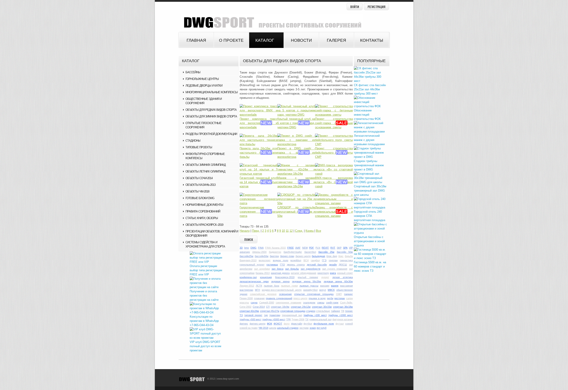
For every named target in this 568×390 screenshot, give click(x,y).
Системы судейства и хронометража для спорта (205, 244)
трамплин (274, 315)
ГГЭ (324, 260)
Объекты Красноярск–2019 (204, 224)
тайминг (335, 311)
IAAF (298, 247)
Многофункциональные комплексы (211, 92)
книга (333, 273)
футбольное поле (324, 323)
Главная (196, 40)
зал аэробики (262, 268)
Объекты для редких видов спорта (211, 109)
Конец (310, 230)
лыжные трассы (309, 285)
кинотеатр (323, 273)
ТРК (288, 319)
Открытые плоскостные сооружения (203, 125)
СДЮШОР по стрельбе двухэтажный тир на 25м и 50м (296, 212)
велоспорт (264, 260)
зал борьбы (292, 268)
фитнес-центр (257, 323)
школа (272, 328)
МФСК (331, 290)
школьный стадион (287, 328)
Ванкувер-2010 (248, 260)
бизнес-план (287, 256)
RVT (332, 247)
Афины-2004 (259, 252)
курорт (325, 277)
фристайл (296, 323)
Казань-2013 (263, 273)
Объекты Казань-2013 (200, 184)
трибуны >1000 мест (340, 315)
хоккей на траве (249, 328)
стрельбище (323, 311)
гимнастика (346, 260)
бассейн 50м (345, 252)
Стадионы (192, 140)
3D (241, 247)
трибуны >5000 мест (273, 319)
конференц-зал (248, 277)
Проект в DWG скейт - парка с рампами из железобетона (296, 152)
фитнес (244, 323)
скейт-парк (332, 302)
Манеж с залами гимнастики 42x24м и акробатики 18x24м (296, 182)
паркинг (348, 294)
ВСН (306, 260)
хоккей (349, 323)
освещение (285, 294)
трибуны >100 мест (315, 315)
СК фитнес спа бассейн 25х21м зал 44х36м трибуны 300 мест (370, 89)
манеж (334, 285)
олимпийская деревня (263, 294)
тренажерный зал (292, 315)
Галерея (336, 40)
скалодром (309, 302)
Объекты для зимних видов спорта (211, 116)
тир (266, 315)
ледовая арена (280, 281)
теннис (349, 311)
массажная (346, 285)
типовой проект (253, 315)
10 (283, 230)
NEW (305, 247)
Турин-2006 (298, 319)
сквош (320, 302)
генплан (333, 260)
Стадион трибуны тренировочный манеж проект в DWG (369, 165)
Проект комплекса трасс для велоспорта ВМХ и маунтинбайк (258, 123)
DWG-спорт (270, 21)
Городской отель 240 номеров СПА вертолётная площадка (369, 216)
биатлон (274, 256)
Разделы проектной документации (211, 134)
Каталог (264, 40)
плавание (259, 298)
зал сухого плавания (334, 268)
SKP (339, 247)
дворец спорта (296, 264)
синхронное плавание (288, 302)
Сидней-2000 (266, 302)
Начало (245, 230)
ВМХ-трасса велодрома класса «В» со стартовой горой (334, 182)
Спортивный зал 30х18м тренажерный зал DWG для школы (370, 190)
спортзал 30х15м (322, 306)
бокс (340, 256)
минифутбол (310, 290)
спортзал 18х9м (280, 306)
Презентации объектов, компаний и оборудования (211, 233)
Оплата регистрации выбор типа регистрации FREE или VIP (206, 270)
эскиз (313, 328)
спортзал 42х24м (249, 311)
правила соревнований (279, 298)
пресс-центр (300, 298)
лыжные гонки (289, 285)
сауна (254, 302)
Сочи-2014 (259, 306)
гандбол (315, 260)
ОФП (339, 294)
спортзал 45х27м (269, 311)
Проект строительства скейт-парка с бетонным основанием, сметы (334, 123)
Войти (354, 6)
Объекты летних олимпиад (205, 171)
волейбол (295, 260)
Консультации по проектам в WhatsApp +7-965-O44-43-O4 (204, 321)
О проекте (231, 40)
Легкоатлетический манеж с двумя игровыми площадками (369, 140)
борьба (349, 256)
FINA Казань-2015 (275, 247)
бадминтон (275, 252)
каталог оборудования (303, 273)
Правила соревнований (202, 211)
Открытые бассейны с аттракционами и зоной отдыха (369, 241)
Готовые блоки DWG (199, 198)
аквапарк (245, 252)
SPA (345, 247)
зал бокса (277, 268)
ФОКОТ (278, 323)
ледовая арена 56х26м (306, 281)
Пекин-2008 (246, 298)
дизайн (333, 264)
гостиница (272, 264)
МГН (257, 290)
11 (287, 230)
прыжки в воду (317, 298)
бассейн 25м (326, 252)
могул (322, 290)
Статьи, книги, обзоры (201, 218)
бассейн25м (246, 256)
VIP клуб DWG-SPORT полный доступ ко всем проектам (205, 346)
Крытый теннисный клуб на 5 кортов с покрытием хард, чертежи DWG (296, 123)
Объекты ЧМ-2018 (197, 191)
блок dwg (331, 256)
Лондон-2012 (247, 285)
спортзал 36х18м (343, 306)
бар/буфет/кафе (293, 252)
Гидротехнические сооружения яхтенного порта (258, 212)
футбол (308, 323)
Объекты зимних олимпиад (205, 164)
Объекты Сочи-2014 (199, 178)
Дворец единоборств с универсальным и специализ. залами (334, 212)
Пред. (256, 230)
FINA (261, 247)
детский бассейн (317, 264)
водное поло (280, 260)
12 (291, 230)
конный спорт (345, 273)
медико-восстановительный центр (282, 290)
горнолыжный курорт (252, 264)
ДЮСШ (343, 264)
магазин (324, 285)
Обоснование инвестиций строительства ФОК (367, 115)
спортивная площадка (292, 311)
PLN (318, 247)
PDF (311, 247)
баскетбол (310, 252)
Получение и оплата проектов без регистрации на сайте (204, 295)
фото (287, 323)
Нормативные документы (204, 204)
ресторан (339, 298)
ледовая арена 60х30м (338, 281)
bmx (246, 247)
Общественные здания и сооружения (203, 101)
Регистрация (376, 6)
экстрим (304, 328)
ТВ (342, 311)
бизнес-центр (303, 256)
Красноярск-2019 (284, 277)
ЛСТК (259, 285)
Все (318, 230)
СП (268, 306)
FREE (290, 247)
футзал (339, 323)
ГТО (282, 264)
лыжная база (271, 285)
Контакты (371, 40)
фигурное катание (342, 319)
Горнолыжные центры (202, 79)
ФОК (269, 323)
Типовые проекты (198, 147)
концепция (266, 277)
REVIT (325, 247)
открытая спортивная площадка (313, 294)
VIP (351, 247)
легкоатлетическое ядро (254, 281)
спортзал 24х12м (301, 306)
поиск (248, 239)
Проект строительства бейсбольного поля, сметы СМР (334, 152)
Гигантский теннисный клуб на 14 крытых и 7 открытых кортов (258, 182)
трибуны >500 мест (250, 319)
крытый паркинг (308, 277)
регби (330, 298)
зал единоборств (310, 268)
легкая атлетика (342, 277)
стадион (310, 311)
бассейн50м (261, 256)
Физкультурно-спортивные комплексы (205, 156)
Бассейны (192, 72)
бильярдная (318, 256)
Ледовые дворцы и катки (203, 85)
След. (299, 230)
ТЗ (241, 315)
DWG (253, 247)
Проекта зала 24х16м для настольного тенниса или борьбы (258, 152)
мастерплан (246, 290)
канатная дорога (280, 273)
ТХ (306, 319)
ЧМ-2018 (263, 328)
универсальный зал (320, 319)
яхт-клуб (321, 328)
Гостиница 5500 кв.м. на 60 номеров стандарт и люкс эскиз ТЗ (370, 266)
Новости (301, 40)
